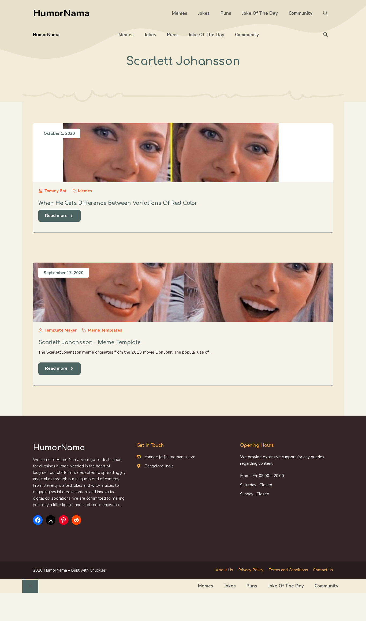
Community (300, 13)
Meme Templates (105, 330)
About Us (224, 570)
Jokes (204, 13)
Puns (226, 13)
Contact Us (323, 570)
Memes (179, 13)
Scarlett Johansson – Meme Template (89, 342)
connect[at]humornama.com (170, 457)
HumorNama (61, 13)
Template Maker (60, 330)
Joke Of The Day (260, 13)
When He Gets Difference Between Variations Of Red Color (117, 203)
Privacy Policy (250, 570)
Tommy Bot (55, 191)
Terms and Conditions (288, 570)
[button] (325, 13)
